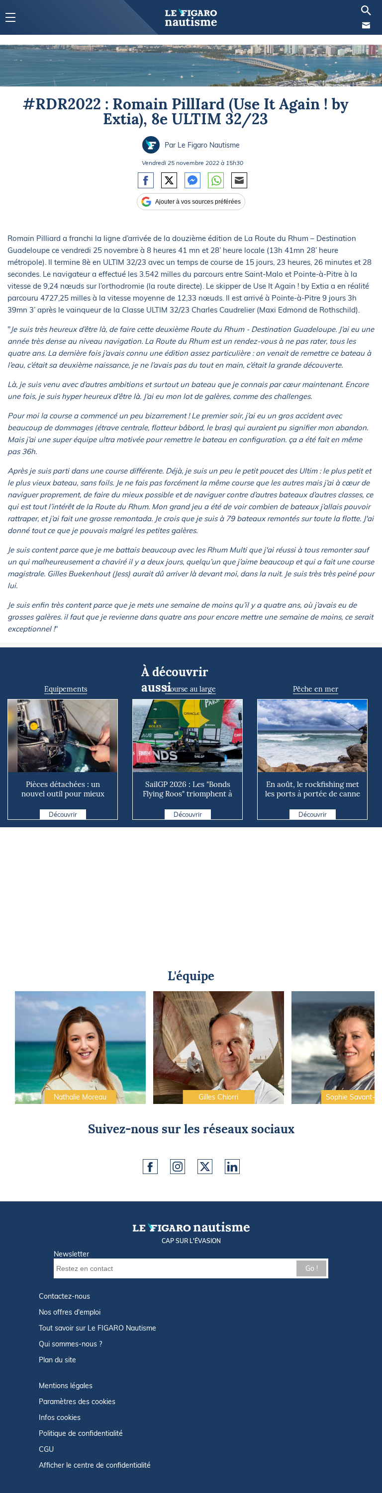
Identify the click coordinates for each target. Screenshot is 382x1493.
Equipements (65, 689)
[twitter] (204, 1166)
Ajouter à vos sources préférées (198, 201)
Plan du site (57, 1359)
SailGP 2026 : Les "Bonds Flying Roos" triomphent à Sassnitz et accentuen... (187, 794)
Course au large (190, 689)
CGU (46, 1449)
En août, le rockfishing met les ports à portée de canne (312, 789)
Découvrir (63, 814)
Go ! (311, 1268)
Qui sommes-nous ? (70, 1343)
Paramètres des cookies (77, 1401)
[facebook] (150, 1166)
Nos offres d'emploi (69, 1312)
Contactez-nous (64, 1296)
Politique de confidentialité (81, 1433)
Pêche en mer (315, 689)
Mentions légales (66, 1385)
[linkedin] (232, 1166)
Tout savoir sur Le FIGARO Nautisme (97, 1328)
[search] (366, 10)
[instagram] (177, 1166)
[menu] (10, 17)
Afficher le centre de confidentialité (95, 1465)
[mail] (366, 25)
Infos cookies (60, 1417)
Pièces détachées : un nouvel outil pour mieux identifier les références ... (62, 794)
